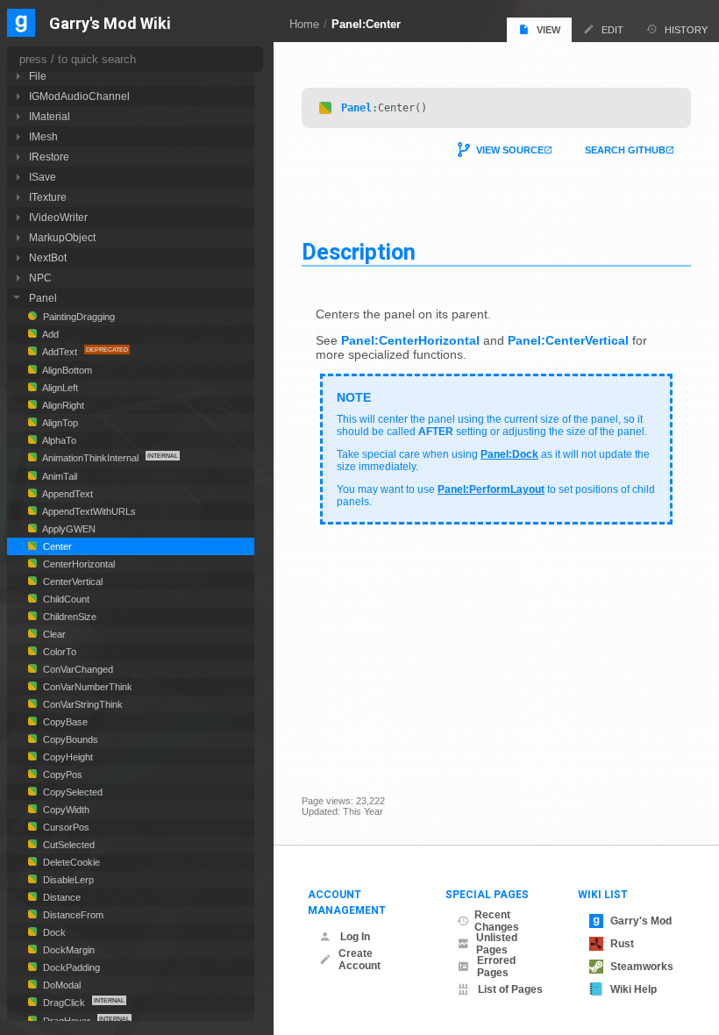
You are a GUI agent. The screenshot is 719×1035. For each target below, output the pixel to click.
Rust (622, 944)
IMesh (43, 136)
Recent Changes (496, 921)
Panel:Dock (509, 454)
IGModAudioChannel (79, 96)
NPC (40, 277)
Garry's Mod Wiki (110, 24)
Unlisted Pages (496, 943)
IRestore (49, 156)
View (548, 30)
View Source (510, 150)
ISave (42, 176)
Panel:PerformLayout (491, 489)
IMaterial (49, 116)
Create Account (359, 959)
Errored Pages (496, 966)
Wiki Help (633, 989)
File (37, 76)
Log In (355, 937)
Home (304, 24)
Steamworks (641, 966)
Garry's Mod (641, 921)
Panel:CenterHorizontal (410, 340)
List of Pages (510, 989)
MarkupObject (62, 237)
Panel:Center (366, 24)
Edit (612, 30)
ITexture (48, 197)
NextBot (48, 257)
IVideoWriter (58, 217)
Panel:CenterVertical (568, 340)
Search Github (625, 150)
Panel (356, 108)
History (686, 30)
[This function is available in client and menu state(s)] (325, 108)
